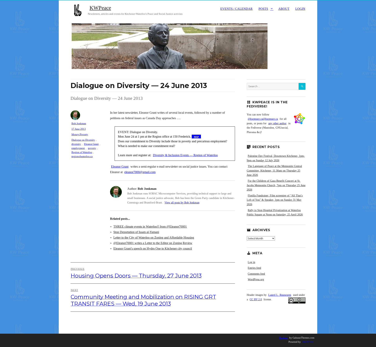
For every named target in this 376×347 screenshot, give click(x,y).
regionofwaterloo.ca (82, 156)
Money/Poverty (79, 134)
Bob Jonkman (78, 123)
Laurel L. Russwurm (279, 294)
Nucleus (283, 337)
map (196, 136)
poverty (92, 148)
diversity (76, 144)
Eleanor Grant (119, 166)
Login (300, 8)
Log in (251, 262)
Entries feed (254, 267)
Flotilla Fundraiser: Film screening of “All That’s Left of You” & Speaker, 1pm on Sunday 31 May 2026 (275, 200)
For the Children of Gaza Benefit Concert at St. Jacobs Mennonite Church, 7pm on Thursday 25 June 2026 (276, 185)
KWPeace (100, 8)
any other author (277, 123)
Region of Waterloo (81, 152)
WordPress (307, 341)
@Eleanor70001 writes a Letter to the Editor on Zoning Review (152, 243)
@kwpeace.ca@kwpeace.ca (263, 118)
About (283, 8)
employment (78, 148)
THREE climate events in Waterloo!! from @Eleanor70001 (150, 226)
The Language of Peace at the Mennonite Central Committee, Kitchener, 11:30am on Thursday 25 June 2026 (274, 170)
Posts (263, 8)
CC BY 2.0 (256, 299)
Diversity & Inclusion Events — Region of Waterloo (185, 155)
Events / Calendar (236, 8)
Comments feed (256, 273)
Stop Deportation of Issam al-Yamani (136, 232)
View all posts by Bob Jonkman (181, 202)
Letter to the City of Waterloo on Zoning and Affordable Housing (153, 237)
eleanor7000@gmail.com (139, 172)
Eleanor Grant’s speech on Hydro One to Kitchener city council (152, 248)
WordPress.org (256, 279)
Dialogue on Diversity (83, 139)
